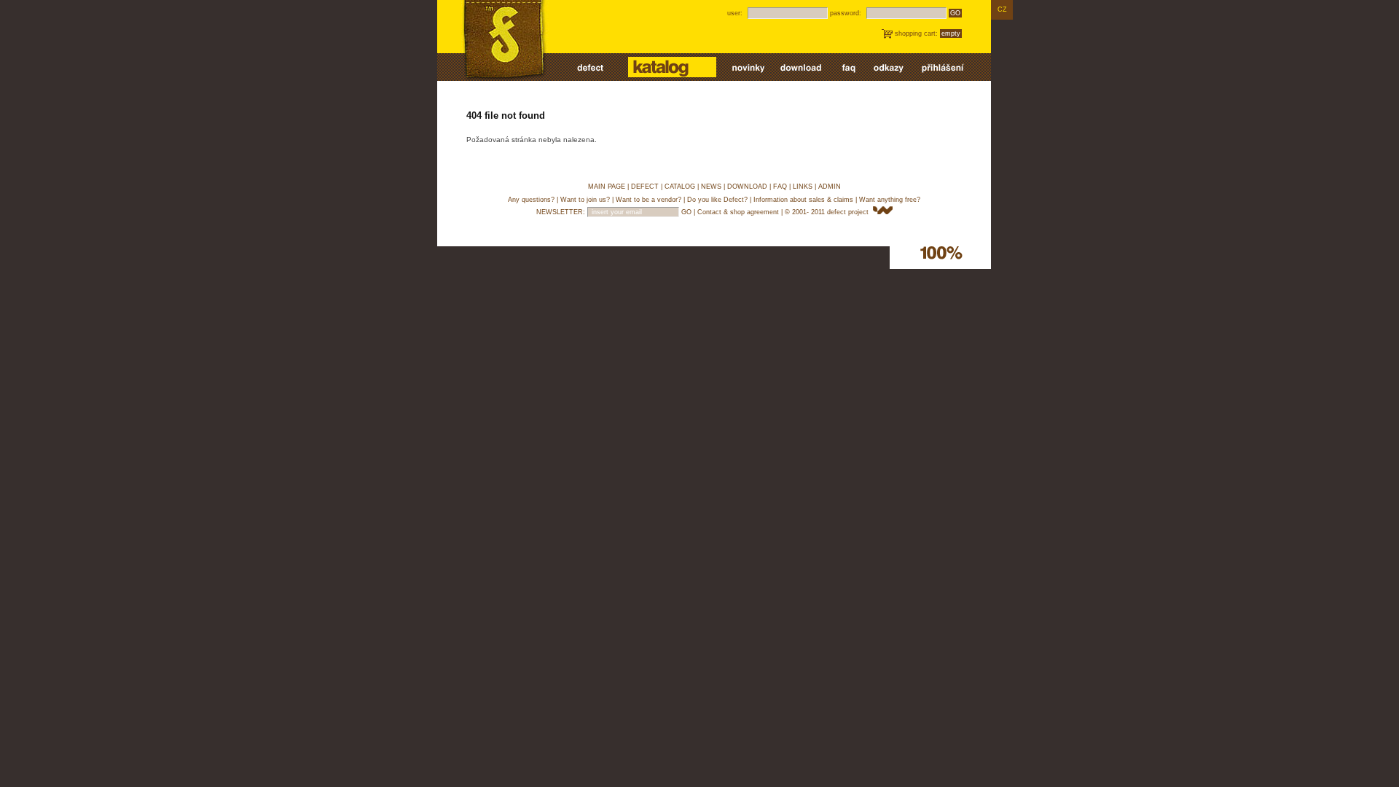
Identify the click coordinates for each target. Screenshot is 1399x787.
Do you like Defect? (717, 199)
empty (950, 33)
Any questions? (531, 199)
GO (955, 13)
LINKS (802, 186)
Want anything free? (889, 199)
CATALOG (680, 186)
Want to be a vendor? (648, 199)
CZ (1002, 9)
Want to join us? (585, 199)
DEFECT (645, 186)
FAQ (780, 186)
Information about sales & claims (803, 199)
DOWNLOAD (747, 186)
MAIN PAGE (606, 186)
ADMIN (829, 186)
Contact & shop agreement (738, 212)
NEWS (711, 186)
